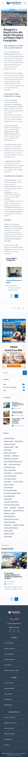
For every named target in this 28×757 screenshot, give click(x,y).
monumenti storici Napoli (11, 502)
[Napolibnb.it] (14, 3)
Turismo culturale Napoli (10, 528)
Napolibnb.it (7, 510)
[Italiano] (16, 619)
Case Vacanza (8, 694)
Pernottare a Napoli (9, 513)
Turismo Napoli (8, 530)
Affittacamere (8, 705)
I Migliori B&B (8, 499)
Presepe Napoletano (9, 522)
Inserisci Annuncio (9, 648)
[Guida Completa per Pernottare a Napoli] (6, 413)
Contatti (6, 744)
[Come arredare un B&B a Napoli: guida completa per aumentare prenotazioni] (6, 421)
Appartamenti (8, 699)
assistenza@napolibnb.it (14, 623)
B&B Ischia (7, 456)
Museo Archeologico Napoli (11, 505)
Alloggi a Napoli (8, 441)
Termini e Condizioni (9, 717)
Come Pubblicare (9, 654)
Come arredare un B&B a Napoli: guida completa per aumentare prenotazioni (18, 421)
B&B (17, 447)
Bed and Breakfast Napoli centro (13, 461)
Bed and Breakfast (9, 688)
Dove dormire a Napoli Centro (12, 493)
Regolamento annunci (10, 723)
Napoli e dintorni (8, 683)
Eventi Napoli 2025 (9, 496)
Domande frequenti (9, 659)
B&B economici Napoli (10, 453)
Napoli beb (13, 507)
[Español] (18, 619)
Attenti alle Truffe (9, 728)
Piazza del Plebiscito (9, 516)
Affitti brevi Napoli (9, 438)
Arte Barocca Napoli (9, 444)
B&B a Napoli (7, 450)
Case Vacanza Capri (9, 467)
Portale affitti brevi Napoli (11, 519)
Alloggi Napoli (19, 441)
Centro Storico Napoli (10, 476)
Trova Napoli (7, 665)
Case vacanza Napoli (10, 470)
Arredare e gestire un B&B (11, 670)
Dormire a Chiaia (18, 481)
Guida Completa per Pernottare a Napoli (17, 412)
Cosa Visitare (7, 481)
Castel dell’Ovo (8, 473)
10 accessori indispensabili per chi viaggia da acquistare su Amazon (18, 404)
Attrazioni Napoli (8, 447)
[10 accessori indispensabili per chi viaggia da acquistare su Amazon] (6, 405)
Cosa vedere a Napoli (10, 479)
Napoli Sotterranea (18, 510)
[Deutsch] (14, 619)
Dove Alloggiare (8, 487)
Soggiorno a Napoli (18, 525)
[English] (10, 619)
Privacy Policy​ (8, 739)
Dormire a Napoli (8, 484)
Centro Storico (18, 473)
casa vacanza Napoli (14, 464)
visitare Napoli (8, 536)
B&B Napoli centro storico (11, 458)
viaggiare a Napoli (9, 533)
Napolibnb (21, 507)
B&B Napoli (15, 456)
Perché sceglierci (9, 643)
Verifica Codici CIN (9, 734)
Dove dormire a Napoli (10, 490)
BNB (5, 464)
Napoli (6, 507)
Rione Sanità (7, 525)
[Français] (12, 619)
